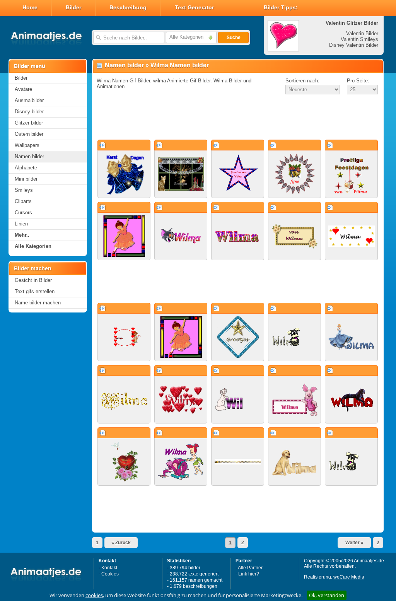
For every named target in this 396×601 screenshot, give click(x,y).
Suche (234, 37)
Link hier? (248, 574)
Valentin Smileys (359, 39)
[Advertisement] (238, 117)
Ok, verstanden (326, 595)
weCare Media (348, 577)
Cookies (110, 574)
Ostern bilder (29, 134)
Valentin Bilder (362, 33)
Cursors (23, 212)
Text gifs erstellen (35, 291)
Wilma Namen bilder (179, 65)
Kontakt (109, 567)
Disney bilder (29, 111)
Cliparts (23, 201)
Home (30, 7)
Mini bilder (26, 179)
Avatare (23, 89)
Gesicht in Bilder (33, 280)
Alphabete (26, 168)
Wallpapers (27, 145)
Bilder (73, 7)
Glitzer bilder (29, 123)
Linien (21, 224)
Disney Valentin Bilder (353, 45)
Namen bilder (29, 156)
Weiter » (354, 542)
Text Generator (194, 7)
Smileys (24, 190)
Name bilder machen (38, 303)
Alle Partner (250, 567)
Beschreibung (128, 7)
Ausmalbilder (29, 100)
